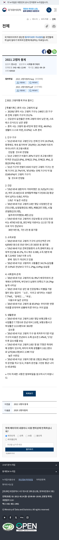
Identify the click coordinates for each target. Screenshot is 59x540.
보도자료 (44, 19)
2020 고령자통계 (21, 410)
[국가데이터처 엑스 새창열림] (16, 517)
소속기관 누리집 (7, 465)
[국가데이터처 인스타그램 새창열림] (27, 517)
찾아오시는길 (7, 485)
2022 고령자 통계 (21, 404)
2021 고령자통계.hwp (25, 79)
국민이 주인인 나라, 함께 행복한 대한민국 (32, 10)
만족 (21, 436)
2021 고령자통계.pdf (24, 87)
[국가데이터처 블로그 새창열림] (21, 517)
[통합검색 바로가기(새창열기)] (49, 10)
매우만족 (11, 436)
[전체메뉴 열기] (54, 10)
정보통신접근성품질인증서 (8, 527)
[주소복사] (47, 26)
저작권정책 (40, 480)
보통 (30, 436)
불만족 (39, 436)
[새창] (44, 51)
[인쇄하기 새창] (54, 26)
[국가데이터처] (11, 10)
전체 (54, 19)
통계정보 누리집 (7, 471)
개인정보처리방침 (25, 480)
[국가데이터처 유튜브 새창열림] (4, 517)
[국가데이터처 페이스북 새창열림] (10, 517)
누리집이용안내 (8, 480)
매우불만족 (12, 439)
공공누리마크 (26, 527)
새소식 (35, 19)
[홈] (27, 18)
